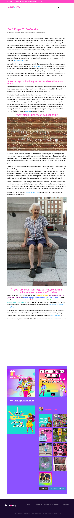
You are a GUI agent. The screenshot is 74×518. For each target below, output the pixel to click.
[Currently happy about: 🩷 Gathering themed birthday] (60, 435)
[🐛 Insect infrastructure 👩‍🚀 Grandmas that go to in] (45, 478)
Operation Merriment (52, 504)
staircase (28, 111)
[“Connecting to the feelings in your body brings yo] (60, 464)
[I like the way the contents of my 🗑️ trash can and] (60, 420)
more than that (18, 60)
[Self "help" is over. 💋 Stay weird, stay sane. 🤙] (45, 420)
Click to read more (55, 315)
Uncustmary (10, 505)
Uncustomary (13, 32)
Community (38, 504)
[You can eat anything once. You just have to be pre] (45, 435)
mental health (37, 66)
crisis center (54, 319)
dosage (9, 71)
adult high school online (24, 401)
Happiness (32, 32)
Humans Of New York (32, 192)
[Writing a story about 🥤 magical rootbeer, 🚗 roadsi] (45, 464)
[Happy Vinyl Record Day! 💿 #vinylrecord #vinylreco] (60, 449)
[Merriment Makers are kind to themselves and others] (45, 449)
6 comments (41, 32)
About (29, 504)
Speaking (66, 504)
